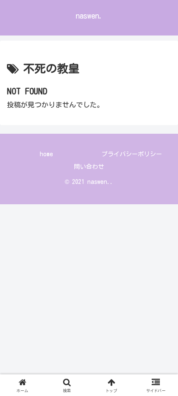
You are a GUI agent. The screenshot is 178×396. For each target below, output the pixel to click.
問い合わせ (89, 167)
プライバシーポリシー (132, 154)
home (46, 154)
